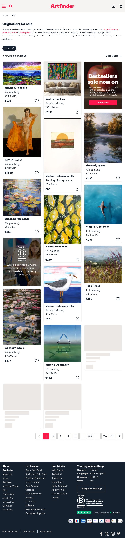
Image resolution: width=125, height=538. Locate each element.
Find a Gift (30, 501)
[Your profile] (113, 6)
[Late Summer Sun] (62, 155)
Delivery (29, 505)
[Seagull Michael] (62, 294)
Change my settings (91, 488)
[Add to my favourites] (37, 101)
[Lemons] (62, 228)
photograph (25, 32)
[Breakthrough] (62, 88)
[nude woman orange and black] (22, 141)
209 (90, 455)
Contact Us (8, 502)
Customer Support (35, 513)
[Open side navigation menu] (3, 6)
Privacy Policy (46, 531)
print (4, 32)
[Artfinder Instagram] (113, 534)
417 (112, 455)
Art (13, 15)
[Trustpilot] (98, 512)
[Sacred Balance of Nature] (103, 214)
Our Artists (8, 494)
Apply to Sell (58, 489)
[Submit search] (11, 6)
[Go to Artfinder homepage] (62, 6)
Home (5, 15)
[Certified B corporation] (90, 500)
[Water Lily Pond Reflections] (22, 207)
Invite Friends (32, 482)
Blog (4, 490)
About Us (7, 474)
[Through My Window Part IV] (62, 353)
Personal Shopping (35, 478)
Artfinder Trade (10, 486)
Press (5, 478)
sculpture (12, 32)
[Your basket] (120, 6)
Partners (6, 482)
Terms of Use (29, 531)
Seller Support (59, 486)
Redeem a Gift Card (36, 474)
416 (105, 455)
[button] (114, 56)
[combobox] (114, 56)
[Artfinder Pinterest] (118, 534)
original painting (111, 29)
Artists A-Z (8, 498)
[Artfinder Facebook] (101, 534)
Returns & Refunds (35, 509)
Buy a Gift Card (33, 470)
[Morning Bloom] (103, 274)
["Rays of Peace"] (103, 147)
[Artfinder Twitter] (107, 534)
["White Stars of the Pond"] (22, 362)
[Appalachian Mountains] (22, 83)
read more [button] (7, 39)
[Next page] (119, 455)
